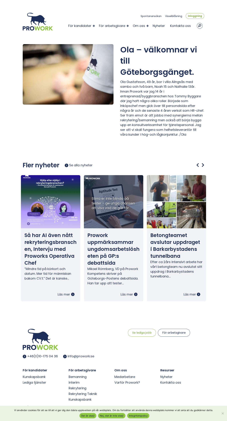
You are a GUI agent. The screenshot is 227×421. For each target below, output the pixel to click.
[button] (93, 26)
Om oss (139, 26)
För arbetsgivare (112, 26)
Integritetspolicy (138, 415)
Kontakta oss (180, 26)
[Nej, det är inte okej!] (222, 413)
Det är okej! (88, 415)
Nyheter (159, 26)
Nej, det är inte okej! (112, 415)
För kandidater (79, 26)
